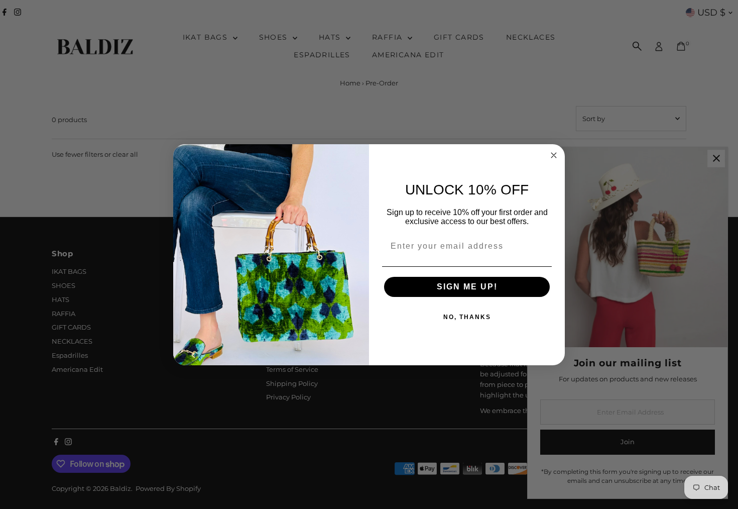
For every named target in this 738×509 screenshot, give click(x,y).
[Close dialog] (554, 155)
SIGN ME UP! (467, 286)
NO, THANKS (467, 317)
